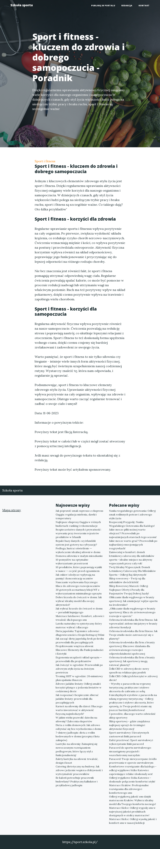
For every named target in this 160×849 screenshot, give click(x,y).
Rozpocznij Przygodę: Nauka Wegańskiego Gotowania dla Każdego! (132, 523)
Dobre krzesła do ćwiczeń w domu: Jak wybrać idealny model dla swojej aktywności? (79, 601)
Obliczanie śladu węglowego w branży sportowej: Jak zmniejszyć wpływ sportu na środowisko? (133, 601)
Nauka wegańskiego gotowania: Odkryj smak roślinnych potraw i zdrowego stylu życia (132, 514)
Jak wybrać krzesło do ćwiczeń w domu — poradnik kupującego (79, 610)
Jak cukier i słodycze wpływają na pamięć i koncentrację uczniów (75, 576)
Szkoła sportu (21, 5)
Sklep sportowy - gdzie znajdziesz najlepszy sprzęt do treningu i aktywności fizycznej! (129, 725)
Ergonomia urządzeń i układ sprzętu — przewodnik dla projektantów (79, 659)
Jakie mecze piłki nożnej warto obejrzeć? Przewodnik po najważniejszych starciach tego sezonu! (133, 533)
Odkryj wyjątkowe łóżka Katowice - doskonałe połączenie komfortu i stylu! (132, 779)
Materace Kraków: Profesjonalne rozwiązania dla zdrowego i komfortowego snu (129, 789)
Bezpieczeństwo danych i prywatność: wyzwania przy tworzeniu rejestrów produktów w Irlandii (78, 533)
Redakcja (126, 5)
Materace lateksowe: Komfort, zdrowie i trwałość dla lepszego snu (80, 617)
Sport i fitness (45, 161)
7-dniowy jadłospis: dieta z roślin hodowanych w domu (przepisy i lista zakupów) (78, 736)
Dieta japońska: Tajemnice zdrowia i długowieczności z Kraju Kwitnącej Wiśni (80, 633)
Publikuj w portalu (103, 5)
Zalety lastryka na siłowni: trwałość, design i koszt (77, 760)
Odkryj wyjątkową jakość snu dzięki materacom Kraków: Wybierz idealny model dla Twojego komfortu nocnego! (132, 800)
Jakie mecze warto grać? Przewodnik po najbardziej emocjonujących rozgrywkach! (133, 544)
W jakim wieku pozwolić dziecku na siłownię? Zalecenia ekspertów (76, 719)
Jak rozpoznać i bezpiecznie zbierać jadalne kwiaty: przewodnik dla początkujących (77, 698)
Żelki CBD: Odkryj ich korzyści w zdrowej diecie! (133, 678)
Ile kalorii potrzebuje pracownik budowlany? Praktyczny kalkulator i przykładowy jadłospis (77, 781)
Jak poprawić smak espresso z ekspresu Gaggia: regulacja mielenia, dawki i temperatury (79, 514)
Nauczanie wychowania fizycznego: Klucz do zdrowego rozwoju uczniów (78, 584)
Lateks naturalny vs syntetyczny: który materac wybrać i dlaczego (79, 625)
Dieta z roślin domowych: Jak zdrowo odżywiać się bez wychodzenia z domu (78, 727)
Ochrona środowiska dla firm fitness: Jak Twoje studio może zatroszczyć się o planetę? (133, 635)
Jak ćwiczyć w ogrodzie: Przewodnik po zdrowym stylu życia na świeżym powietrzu (79, 668)
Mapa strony (11, 510)
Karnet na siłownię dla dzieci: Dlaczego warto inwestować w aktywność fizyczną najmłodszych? (79, 710)
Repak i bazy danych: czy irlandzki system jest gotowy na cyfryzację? (76, 542)
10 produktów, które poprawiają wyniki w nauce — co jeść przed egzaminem (79, 569)
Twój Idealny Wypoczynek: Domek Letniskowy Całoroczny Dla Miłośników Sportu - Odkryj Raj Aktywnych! (132, 571)
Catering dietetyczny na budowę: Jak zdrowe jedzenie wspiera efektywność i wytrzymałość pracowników (79, 770)
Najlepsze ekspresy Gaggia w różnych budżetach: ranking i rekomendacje (78, 523)
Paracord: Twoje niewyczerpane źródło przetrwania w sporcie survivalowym (133, 760)
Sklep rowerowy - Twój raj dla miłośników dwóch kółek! (127, 580)
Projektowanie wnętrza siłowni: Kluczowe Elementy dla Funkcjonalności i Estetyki (79, 650)
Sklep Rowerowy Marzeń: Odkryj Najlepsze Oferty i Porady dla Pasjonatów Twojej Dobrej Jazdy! (129, 589)
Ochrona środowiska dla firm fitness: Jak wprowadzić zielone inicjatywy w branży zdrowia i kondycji (133, 623)
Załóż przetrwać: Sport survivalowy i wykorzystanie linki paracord (131, 742)
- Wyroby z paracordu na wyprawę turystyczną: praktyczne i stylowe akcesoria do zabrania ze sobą (130, 687)
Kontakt (144, 5)
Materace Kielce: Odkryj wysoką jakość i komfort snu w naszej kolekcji (133, 821)
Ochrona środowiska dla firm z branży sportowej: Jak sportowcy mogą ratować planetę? (132, 661)
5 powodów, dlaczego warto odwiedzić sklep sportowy (132, 715)
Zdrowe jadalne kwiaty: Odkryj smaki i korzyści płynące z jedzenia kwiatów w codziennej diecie (78, 687)
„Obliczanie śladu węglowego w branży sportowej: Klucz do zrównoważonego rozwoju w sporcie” (132, 612)
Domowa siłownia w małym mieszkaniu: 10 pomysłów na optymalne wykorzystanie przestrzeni (79, 559)
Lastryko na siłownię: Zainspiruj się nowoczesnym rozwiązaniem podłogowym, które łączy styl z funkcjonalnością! (77, 749)
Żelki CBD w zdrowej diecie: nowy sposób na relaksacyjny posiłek (129, 670)
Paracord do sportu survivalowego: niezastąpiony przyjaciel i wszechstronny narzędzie (130, 751)
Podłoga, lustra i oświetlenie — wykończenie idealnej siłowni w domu (78, 550)
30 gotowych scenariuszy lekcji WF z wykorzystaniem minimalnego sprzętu (79, 591)
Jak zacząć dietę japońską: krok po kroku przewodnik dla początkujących (80, 640)
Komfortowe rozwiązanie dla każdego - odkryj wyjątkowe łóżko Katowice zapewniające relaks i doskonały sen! (132, 770)
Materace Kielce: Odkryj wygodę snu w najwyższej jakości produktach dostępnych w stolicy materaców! (132, 811)
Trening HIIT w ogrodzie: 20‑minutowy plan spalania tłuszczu (79, 678)
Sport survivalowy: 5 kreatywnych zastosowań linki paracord (129, 734)
